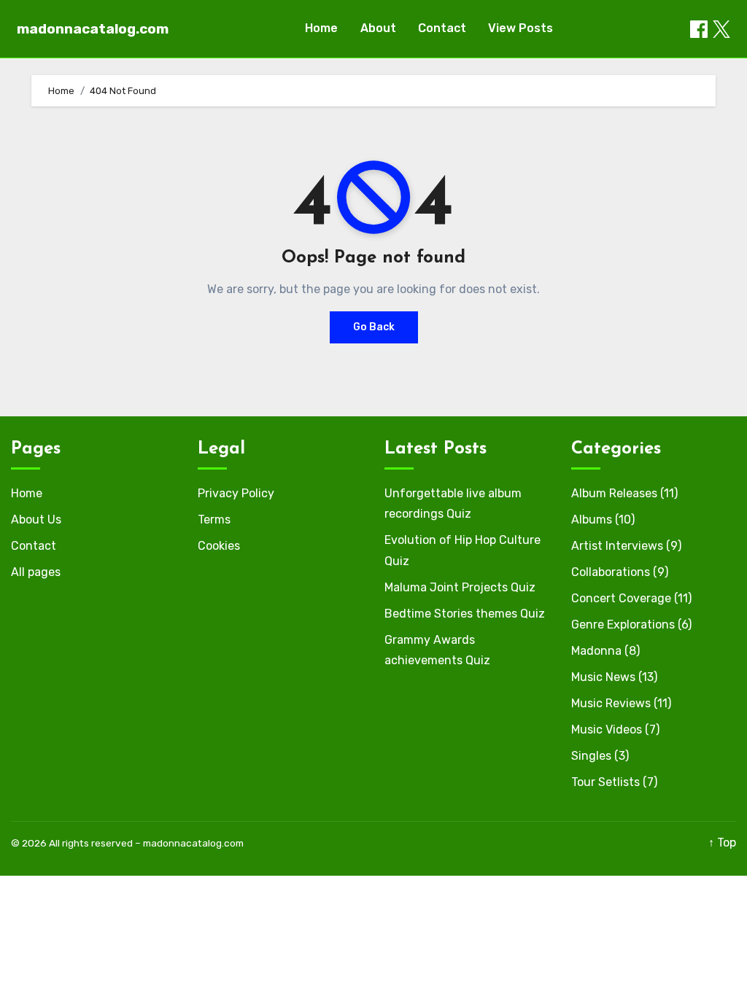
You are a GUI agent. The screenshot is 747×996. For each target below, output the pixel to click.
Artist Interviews (617, 546)
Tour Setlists (605, 782)
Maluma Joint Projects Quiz (459, 587)
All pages (36, 572)
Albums (591, 519)
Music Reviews (611, 703)
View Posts (520, 28)
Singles (591, 756)
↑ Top (722, 842)
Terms (214, 519)
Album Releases (614, 493)
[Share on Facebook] (699, 29)
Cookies (219, 546)
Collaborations (610, 572)
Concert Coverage (621, 598)
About (378, 28)
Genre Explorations (623, 624)
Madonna (596, 651)
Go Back (374, 327)
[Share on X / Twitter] (721, 29)
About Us (36, 519)
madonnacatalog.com (93, 28)
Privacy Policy (236, 493)
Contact (442, 28)
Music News (603, 677)
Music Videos (606, 729)
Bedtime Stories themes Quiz (464, 613)
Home (321, 28)
